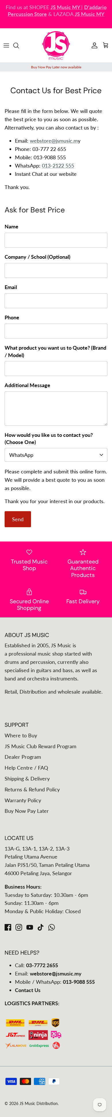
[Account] (93, 45)
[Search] (19, 45)
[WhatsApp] (51, 927)
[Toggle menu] (6, 45)
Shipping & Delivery (27, 778)
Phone (12, 317)
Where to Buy (21, 735)
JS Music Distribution (39, 1103)
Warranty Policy (23, 800)
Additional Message (27, 385)
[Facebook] (8, 927)
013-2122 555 (58, 165)
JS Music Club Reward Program (40, 746)
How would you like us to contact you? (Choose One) (49, 438)
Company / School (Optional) (37, 257)
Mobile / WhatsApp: (55, 982)
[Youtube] (29, 927)
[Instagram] (19, 927)
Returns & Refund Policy (32, 789)
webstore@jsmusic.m (54, 141)
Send (18, 519)
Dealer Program (23, 757)
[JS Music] (56, 45)
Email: (48, 973)
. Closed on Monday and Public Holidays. (57, 16)
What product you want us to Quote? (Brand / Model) (55, 351)
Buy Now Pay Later (27, 811)
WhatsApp (21, 455)
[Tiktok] (40, 927)
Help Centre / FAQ (26, 767)
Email (11, 287)
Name (11, 226)
